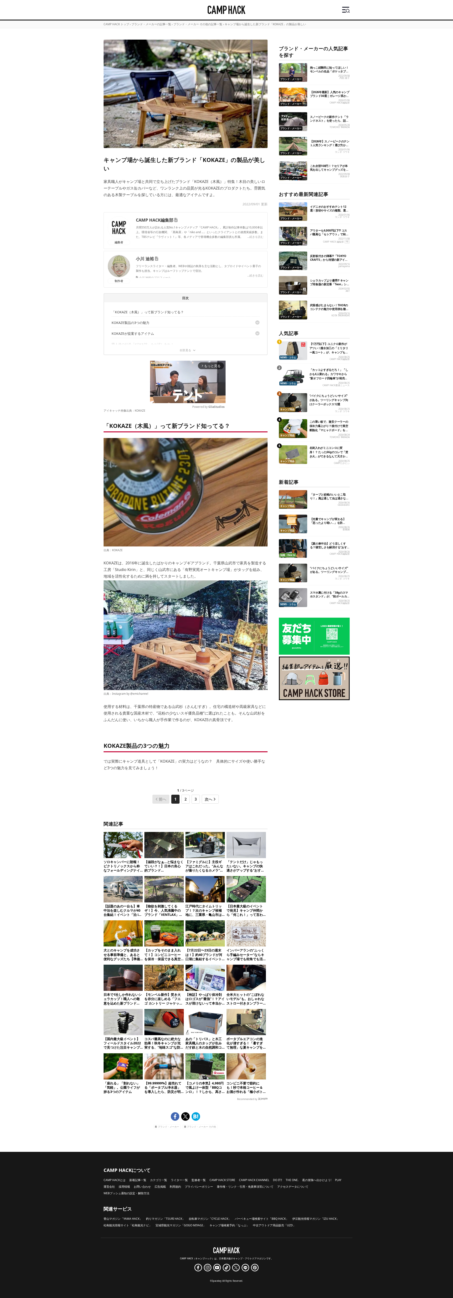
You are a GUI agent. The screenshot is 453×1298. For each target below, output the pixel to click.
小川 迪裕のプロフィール (155, 278)
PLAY (338, 1180)
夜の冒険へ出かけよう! (316, 1180)
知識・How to (287, 555)
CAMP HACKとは (115, 1180)
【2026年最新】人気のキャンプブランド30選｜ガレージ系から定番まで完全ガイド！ (329, 96)
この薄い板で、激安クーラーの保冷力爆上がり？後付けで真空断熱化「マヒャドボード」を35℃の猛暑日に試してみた (329, 428)
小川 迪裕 (145, 258)
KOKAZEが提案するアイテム (133, 333)
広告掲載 (160, 1187)
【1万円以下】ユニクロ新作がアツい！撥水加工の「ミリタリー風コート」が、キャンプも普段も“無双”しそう (329, 350)
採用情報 (124, 1187)
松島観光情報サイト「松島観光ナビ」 (128, 1225)
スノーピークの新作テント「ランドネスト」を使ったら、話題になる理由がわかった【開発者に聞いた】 (329, 122)
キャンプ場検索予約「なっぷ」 (229, 1225)
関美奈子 (345, 176)
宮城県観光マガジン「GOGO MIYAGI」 (180, 1225)
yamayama (344, 266)
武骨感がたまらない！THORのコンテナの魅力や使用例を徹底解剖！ (329, 309)
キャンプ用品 (287, 409)
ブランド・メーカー (168, 1127)
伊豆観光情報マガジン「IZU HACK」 (315, 1219)
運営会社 (109, 1187)
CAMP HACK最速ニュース (336, 385)
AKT (348, 291)
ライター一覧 (179, 1180)
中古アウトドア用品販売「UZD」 (274, 1225)
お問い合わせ (142, 1187)
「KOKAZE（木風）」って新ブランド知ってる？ (148, 312)
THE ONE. (292, 1180)
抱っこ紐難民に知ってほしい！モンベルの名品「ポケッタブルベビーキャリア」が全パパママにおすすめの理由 (329, 73)
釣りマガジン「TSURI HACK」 (165, 1219)
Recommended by (247, 1099)
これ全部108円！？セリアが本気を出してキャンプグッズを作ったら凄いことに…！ (329, 169)
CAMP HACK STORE (222, 1180)
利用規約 (175, 1187)
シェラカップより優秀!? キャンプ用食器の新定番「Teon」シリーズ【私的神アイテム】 (329, 284)
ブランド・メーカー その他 (201, 1127)
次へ (208, 799)
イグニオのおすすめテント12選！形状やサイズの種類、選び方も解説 (329, 210)
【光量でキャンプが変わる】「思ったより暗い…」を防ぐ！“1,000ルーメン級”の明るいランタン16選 (330, 524)
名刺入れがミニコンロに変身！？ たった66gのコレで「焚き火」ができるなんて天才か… (329, 452)
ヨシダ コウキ (342, 151)
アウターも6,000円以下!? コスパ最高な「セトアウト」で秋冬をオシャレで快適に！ (329, 234)
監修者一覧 (199, 1180)
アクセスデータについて (292, 1187)
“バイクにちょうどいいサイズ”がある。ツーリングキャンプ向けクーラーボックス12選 (329, 400)
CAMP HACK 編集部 (333, 241)
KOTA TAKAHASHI (340, 315)
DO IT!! (277, 1180)
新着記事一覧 (137, 1180)
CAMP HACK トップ (116, 24)
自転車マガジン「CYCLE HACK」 (210, 1219)
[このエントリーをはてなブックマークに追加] (196, 1116)
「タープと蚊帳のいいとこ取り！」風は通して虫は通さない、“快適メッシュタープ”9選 (328, 498)
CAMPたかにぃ (342, 463)
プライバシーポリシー (199, 1187)
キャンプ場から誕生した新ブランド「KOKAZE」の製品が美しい (265, 24)
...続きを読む (255, 237)
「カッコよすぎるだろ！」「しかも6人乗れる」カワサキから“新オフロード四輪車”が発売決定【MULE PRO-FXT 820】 (329, 376)
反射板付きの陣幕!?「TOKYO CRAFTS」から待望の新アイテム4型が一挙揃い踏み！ (329, 259)
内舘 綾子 (345, 77)
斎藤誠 (346, 529)
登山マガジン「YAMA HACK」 (123, 1219)
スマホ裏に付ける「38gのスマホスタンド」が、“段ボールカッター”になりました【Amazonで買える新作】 (330, 598)
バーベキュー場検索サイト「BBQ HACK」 (262, 1219)
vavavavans (344, 504)
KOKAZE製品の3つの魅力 (130, 322)
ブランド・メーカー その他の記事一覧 (197, 24)
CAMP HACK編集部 (154, 220)
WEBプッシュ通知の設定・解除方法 (126, 1193)
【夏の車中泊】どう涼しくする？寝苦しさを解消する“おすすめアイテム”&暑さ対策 (328, 547)
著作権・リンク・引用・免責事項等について (245, 1187)
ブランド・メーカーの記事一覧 (151, 24)
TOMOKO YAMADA (340, 127)
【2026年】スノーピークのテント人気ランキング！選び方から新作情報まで (329, 145)
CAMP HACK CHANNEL (254, 1180)
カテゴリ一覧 (158, 1180)
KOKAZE (140, 411)
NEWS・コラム (288, 357)
